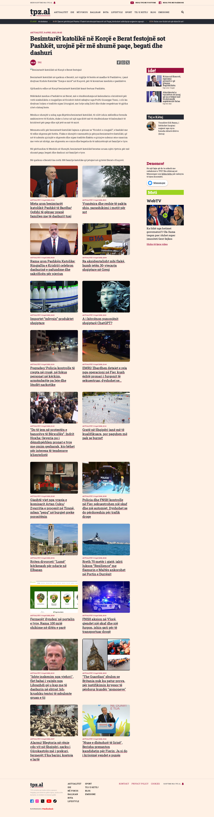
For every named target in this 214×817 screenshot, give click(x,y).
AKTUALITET (61, 12)
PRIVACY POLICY (140, 784)
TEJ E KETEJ (141, 12)
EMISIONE (163, 12)
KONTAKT (124, 784)
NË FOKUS (82, 12)
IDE (72, 12)
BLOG (153, 12)
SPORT (128, 12)
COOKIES (155, 784)
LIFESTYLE (117, 12)
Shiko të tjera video (157, 244)
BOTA (106, 12)
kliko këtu (167, 174)
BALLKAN (95, 12)
